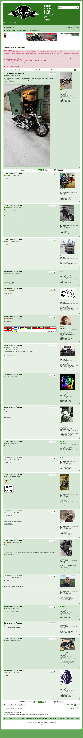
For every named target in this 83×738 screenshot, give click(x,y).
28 (66, 257)
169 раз (70, 338)
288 (67, 302)
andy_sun (62, 587)
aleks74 (62, 441)
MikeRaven (62, 326)
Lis (60, 390)
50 (66, 686)
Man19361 (62, 188)
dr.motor (62, 650)
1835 (67, 492)
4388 (67, 525)
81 (66, 273)
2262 (67, 328)
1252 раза (70, 534)
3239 (67, 359)
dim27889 (62, 606)
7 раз (69, 101)
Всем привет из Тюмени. (14, 47)
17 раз (69, 695)
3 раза (69, 617)
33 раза (70, 452)
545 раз (70, 369)
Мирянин (62, 623)
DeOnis (61, 490)
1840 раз (70, 533)
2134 (67, 590)
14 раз (69, 282)
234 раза (70, 434)
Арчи (61, 422)
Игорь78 (62, 271)
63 (66, 460)
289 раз (70, 599)
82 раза (70, 570)
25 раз (69, 310)
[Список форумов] (23, 12)
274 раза (70, 435)
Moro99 (61, 457)
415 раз (70, 600)
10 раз (69, 199)
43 (66, 191)
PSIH (61, 684)
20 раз (69, 100)
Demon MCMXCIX (64, 300)
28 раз (69, 400)
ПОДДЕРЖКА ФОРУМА (25, 170)
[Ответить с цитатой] (54, 73)
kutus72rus (62, 221)
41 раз (69, 450)
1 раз (69, 616)
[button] (79, 70)
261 (67, 224)
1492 (67, 424)
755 (67, 559)
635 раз (70, 367)
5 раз (69, 232)
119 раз (70, 568)
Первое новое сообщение (58, 69)
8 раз (69, 266)
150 (67, 443)
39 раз (69, 503)
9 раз (69, 468)
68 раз (69, 401)
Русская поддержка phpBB (41, 724)
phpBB (38, 722)
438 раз (70, 339)
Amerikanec (63, 556)
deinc (61, 255)
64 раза (70, 665)
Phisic (61, 522)
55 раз (69, 663)
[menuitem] (12, 27)
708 (67, 652)
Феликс (62, 89)
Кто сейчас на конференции (12, 712)
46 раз (69, 233)
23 (66, 91)
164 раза (70, 505)
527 (67, 392)
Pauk (61, 357)
